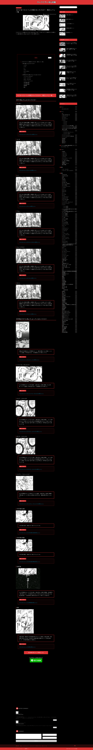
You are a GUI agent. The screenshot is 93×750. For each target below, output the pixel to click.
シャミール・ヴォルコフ (28, 76)
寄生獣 (69, 285)
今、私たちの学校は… (69, 160)
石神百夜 (25, 85)
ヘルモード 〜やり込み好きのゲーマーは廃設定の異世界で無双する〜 (69, 244)
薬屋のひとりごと (69, 317)
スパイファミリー (69, 216)
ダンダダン (69, 220)
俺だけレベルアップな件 (69, 264)
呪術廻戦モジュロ (69, 273)
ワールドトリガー (69, 255)
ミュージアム (69, 250)
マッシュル (69, 248)
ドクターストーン (18, 7)
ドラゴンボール (69, 229)
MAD (69, 177)
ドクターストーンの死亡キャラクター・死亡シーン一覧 (32, 61)
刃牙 (69, 268)
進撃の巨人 (69, 321)
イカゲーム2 (69, 154)
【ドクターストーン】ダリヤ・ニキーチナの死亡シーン (30, 469)
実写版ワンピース (69, 163)
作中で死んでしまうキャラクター (29, 63)
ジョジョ (69, 204)
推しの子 (69, 292)
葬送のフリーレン (69, 316)
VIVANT (69, 151)
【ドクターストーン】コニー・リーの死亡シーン (29, 359)
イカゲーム (69, 152)
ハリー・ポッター (69, 169)
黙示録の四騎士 (69, 332)
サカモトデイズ (69, 198)
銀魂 (69, 325)
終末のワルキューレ (69, 315)
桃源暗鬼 (69, 300)
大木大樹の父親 (26, 82)
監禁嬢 (69, 309)
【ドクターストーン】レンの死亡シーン (27, 206)
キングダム (69, 194)
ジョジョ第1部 (66, 206)
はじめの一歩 (69, 182)
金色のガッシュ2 (69, 324)
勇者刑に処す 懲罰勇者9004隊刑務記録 (69, 271)
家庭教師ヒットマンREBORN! (69, 284)
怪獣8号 (69, 291)
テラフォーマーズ (69, 224)
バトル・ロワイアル (69, 234)
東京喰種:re (69, 299)
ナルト (69, 232)
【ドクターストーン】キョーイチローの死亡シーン (29, 242)
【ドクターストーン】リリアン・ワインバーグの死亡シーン (31, 503)
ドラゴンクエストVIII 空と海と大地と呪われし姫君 (69, 129)
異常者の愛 (69, 307)
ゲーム (69, 111)
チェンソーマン (69, 221)
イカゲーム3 (69, 155)
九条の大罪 (69, 260)
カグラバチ (69, 190)
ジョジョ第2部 (66, 207)
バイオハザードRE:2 (67, 133)
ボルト (69, 247)
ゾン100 (69, 217)
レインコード (69, 137)
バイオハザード (69, 130)
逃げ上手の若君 (69, 320)
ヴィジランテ (69, 256)
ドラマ (69, 149)
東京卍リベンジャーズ (69, 296)
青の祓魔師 (69, 328)
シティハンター (69, 200)
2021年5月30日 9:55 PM (19, 714)
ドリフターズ (69, 230)
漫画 (69, 173)
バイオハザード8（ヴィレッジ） (69, 132)
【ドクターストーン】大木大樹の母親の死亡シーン (29, 561)
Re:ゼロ (69, 178)
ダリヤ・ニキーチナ (27, 79)
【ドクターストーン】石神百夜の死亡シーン (28, 602)
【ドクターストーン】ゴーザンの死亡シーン (28, 134)
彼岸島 (69, 288)
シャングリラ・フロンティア (69, 202)
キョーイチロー (26, 71)
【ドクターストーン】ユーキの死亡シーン (27, 170)
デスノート (69, 225)
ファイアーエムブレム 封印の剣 (69, 136)
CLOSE (50, 57)
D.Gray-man (69, 174)
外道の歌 (69, 280)
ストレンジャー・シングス (69, 158)
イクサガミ (69, 156)
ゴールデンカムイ (69, 196)
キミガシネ (69, 117)
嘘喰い (69, 276)
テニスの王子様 (69, 222)
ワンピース (69, 254)
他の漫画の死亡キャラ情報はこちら (36, 652)
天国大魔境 (69, 281)
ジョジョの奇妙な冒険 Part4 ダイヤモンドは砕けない (69, 209)
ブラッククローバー (69, 238)
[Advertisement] (36, 44)
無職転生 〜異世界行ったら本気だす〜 (69, 304)
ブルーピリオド (69, 241)
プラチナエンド (69, 242)
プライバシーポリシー (20, 748)
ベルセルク (69, 246)
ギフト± (69, 195)
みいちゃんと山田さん (69, 183)
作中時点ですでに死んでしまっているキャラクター (32, 74)
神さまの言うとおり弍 (69, 312)
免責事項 (26, 748)
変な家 (69, 279)
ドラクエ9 (65, 124)
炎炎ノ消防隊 (69, 303)
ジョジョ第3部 (69, 213)
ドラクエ (69, 120)
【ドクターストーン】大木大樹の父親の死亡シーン (29, 532)
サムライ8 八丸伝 (69, 199)
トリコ (69, 226)
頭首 (24, 87)
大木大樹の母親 (26, 84)
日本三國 (69, 295)
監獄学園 (69, 308)
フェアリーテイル (69, 237)
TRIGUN (69, 179)
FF (69, 113)
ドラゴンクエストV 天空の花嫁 (69, 125)
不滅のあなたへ (69, 259)
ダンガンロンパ (69, 118)
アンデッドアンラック (69, 186)
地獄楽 (69, 277)
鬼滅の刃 (69, 329)
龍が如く (69, 140)
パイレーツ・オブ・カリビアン (69, 170)
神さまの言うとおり (69, 311)
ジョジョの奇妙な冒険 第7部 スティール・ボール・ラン (68, 146)
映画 (68, 167)
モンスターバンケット (69, 251)
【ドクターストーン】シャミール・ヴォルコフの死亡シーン (31, 393)
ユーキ (25, 66)
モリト (25, 72)
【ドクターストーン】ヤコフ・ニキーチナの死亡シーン (30, 431)
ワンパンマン (69, 252)
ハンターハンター (69, 233)
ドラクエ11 (65, 121)
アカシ (25, 69)
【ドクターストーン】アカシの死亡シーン (27, 278)
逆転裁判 (69, 138)
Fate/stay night (69, 175)
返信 (55, 727)
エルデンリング (69, 116)
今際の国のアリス (69, 263)
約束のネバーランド (69, 313)
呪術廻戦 (69, 272)
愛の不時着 (69, 164)
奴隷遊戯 (69, 283)
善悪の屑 (69, 275)
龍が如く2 (69, 141)
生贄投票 (69, 305)
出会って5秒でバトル (69, 267)
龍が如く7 (69, 142)
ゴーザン (25, 65)
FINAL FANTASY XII (69, 114)
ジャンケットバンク (69, 203)
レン (24, 68)
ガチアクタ (69, 191)
